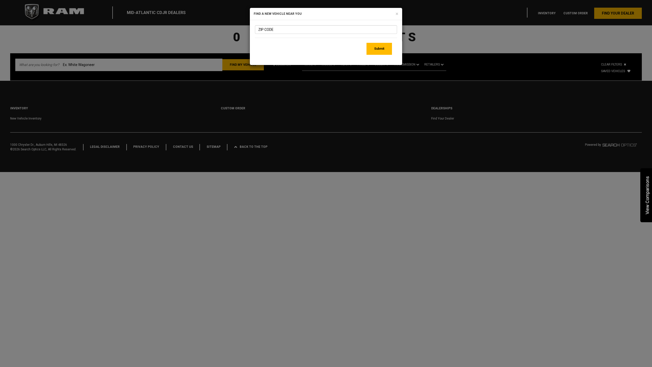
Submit (379, 48)
